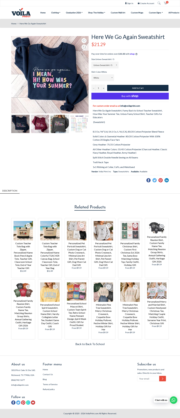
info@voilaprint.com (130, 105)
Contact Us (48, 374)
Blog (45, 379)
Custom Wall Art (118, 12)
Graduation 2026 (73, 12)
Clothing (55, 12)
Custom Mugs (137, 12)
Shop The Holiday (96, 12)
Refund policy (49, 389)
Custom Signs (155, 12)
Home (43, 12)
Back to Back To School (90, 344)
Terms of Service (50, 384)
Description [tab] (9, 190)
